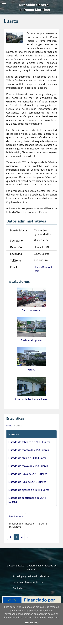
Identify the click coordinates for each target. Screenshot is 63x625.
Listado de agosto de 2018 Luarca (28, 490)
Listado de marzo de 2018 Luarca (28, 450)
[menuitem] (32, 576)
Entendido (31, 622)
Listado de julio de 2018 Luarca (27, 482)
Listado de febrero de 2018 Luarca (29, 442)
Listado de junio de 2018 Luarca (27, 474)
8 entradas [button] (17, 517)
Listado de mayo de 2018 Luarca (28, 466)
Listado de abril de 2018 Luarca (27, 458)
